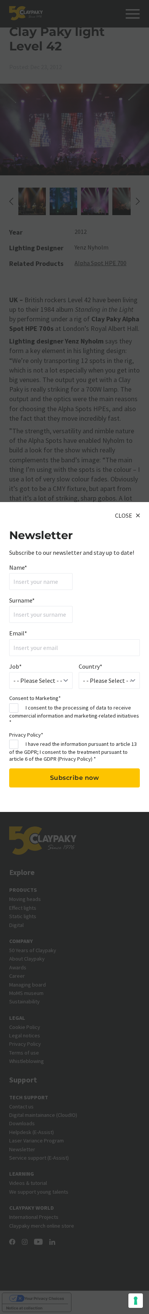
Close (123, 515)
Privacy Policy (75, 758)
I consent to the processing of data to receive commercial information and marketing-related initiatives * (74, 715)
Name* (18, 567)
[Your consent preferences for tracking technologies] (135, 1300)
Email (18, 633)
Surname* (22, 600)
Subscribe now (74, 777)
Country (90, 666)
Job (15, 666)
